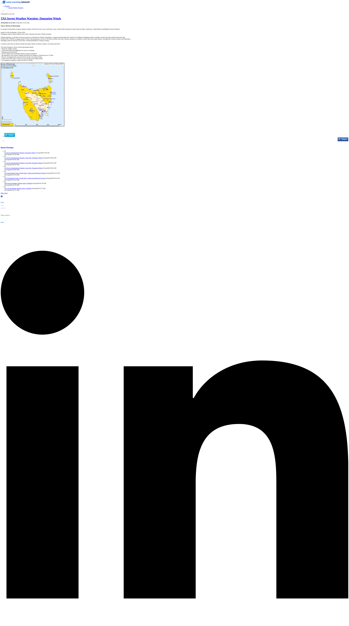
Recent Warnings (7, 147)
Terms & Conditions (6, 212)
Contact (3, 210)
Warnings (7, 6)
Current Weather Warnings (15, 8)
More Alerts (4, 193)
